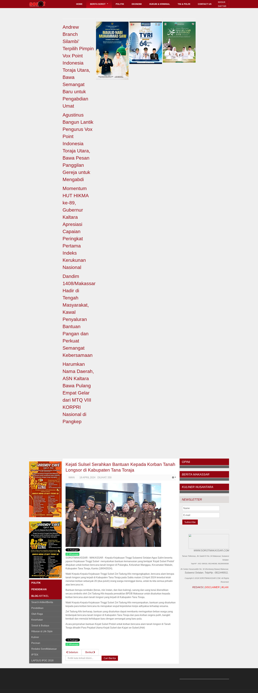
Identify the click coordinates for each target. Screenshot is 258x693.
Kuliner (35, 637)
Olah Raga (37, 614)
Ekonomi (137, 4)
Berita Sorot (98, 4)
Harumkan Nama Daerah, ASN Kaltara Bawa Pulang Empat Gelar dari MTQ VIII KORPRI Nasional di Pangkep (78, 392)
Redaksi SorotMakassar (44, 649)
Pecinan (35, 643)
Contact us (204, 4)
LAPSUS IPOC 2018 (42, 660)
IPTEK (34, 654)
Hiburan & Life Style (42, 631)
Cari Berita (110, 658)
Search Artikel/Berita (42, 602)
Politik (120, 4)
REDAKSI (197, 587)
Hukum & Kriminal (159, 4)
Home (79, 4)
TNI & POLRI (184, 4)
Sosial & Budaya (40, 625)
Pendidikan (37, 608)
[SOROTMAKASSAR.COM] (44, 3)
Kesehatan (37, 619)
